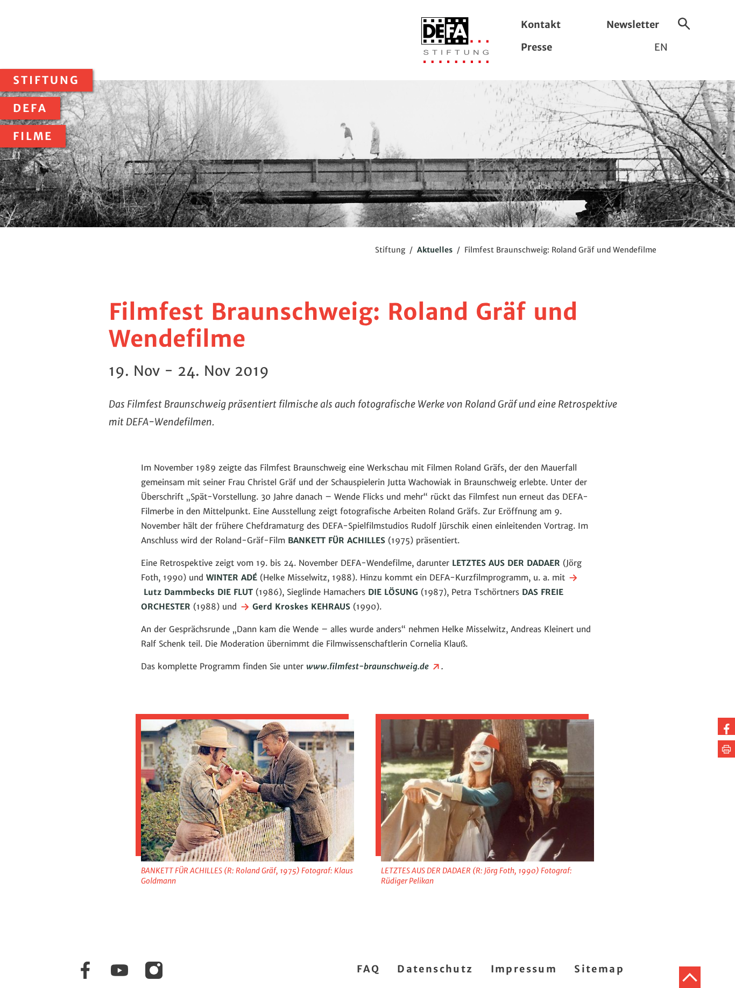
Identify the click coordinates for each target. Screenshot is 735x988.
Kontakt (541, 24)
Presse (536, 47)
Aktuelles (435, 250)
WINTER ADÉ (231, 577)
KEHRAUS (332, 606)
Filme (33, 136)
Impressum (524, 969)
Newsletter (632, 24)
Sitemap (599, 969)
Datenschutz (435, 969)
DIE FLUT (235, 592)
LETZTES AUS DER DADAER (506, 563)
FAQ (368, 969)
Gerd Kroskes (279, 606)
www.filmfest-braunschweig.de (368, 666)
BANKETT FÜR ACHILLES (336, 540)
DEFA (30, 108)
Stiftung (46, 80)
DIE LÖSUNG (393, 592)
